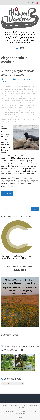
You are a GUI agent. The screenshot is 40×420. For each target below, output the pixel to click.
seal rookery (8, 117)
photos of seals (14, 110)
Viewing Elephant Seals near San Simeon (17, 72)
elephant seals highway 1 (8, 100)
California (4, 81)
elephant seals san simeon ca (17, 107)
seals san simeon (6, 119)
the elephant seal (16, 119)
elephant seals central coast (13, 98)
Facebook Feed (9, 334)
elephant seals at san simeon (13, 96)
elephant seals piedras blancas (23, 105)
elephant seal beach (29, 89)
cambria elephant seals (7, 89)
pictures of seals (24, 110)
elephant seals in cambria (23, 100)
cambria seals (19, 89)
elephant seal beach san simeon (10, 91)
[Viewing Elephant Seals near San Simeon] (26, 126)
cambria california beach (28, 87)
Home (20, 418)
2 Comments (14, 121)
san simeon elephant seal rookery (18, 114)
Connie (6, 79)
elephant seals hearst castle (29, 98)
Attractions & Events (23, 79)
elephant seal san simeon (23, 93)
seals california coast (32, 117)
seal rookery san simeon (19, 117)
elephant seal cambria (26, 91)
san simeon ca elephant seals (18, 112)
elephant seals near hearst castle (22, 103)
